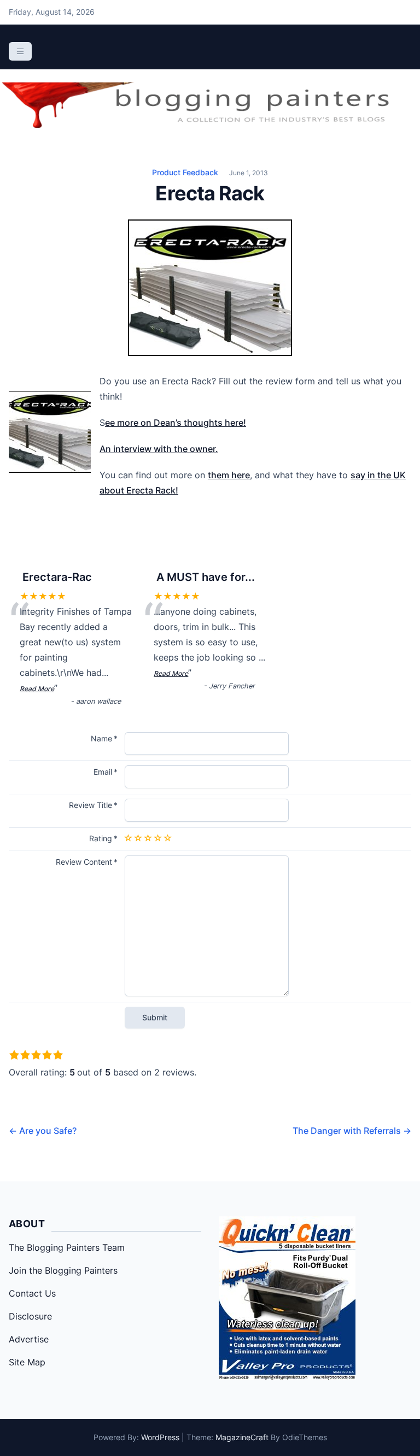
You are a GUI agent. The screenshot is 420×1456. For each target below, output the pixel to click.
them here (229, 475)
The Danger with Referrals (352, 1130)
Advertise (29, 1339)
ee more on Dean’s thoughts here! (175, 422)
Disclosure (30, 1316)
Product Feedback (185, 172)
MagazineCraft (242, 1437)
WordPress (160, 1437)
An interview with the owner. (159, 448)
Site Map (27, 1362)
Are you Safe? (43, 1130)
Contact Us (32, 1293)
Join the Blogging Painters (63, 1270)
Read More (37, 689)
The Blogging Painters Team (67, 1247)
